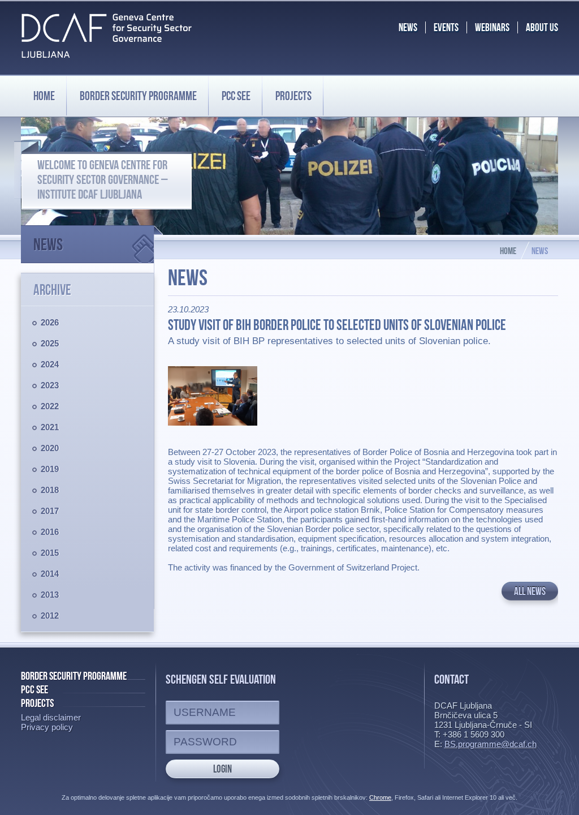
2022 (50, 406)
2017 (50, 511)
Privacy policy (47, 727)
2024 (50, 364)
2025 (50, 343)
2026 (50, 322)
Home (44, 95)
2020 (50, 448)
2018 (50, 490)
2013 (50, 594)
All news (530, 591)
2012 (50, 615)
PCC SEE (236, 95)
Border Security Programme (74, 676)
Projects (293, 95)
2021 (50, 427)
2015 (50, 552)
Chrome (380, 797)
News (48, 244)
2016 (50, 532)
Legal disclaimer (51, 717)
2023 (50, 385)
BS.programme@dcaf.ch (490, 744)
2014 (50, 573)
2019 (50, 469)
